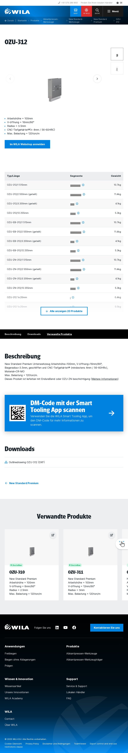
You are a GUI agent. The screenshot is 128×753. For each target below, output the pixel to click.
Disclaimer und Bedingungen (57, 743)
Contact (9, 718)
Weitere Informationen (105, 378)
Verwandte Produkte (59, 334)
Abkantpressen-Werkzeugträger (84, 659)
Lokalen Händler (75, 692)
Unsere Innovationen (17, 692)
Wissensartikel (13, 686)
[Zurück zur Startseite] (17, 11)
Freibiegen (11, 653)
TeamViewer (80, 743)
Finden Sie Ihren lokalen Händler (97, 2)
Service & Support (76, 686)
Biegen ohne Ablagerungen (20, 659)
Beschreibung (13, 334)
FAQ (68, 698)
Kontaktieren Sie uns (107, 627)
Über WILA (11, 724)
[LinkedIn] (57, 627)
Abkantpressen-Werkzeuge (81, 653)
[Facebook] (74, 627)
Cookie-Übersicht (13, 743)
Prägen (9, 665)
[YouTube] (65, 627)
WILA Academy (14, 698)
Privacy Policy (32, 743)
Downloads (34, 334)
